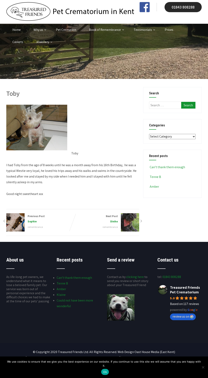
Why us (38, 30)
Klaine (61, 295)
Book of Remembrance (105, 30)
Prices (169, 30)
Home (16, 30)
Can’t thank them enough (167, 167)
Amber (154, 186)
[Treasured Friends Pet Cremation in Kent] (70, 20)
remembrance (35, 227)
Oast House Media (146, 352)
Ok (105, 372)
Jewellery (42, 42)
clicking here (135, 277)
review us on (180, 316)
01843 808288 (183, 7)
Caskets (17, 42)
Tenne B (155, 177)
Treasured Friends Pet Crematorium (185, 289)
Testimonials (143, 30)
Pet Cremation (66, 30)
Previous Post (36, 218)
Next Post (112, 218)
